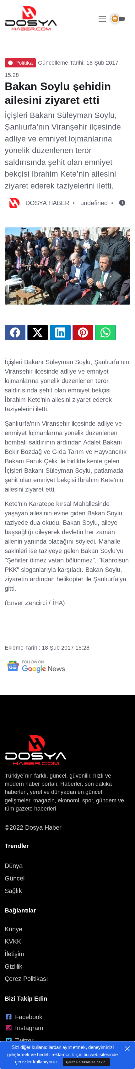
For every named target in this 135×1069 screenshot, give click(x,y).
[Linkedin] (60, 332)
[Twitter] (37, 332)
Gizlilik (13, 966)
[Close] (127, 1048)
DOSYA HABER (47, 202)
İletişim (14, 953)
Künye (13, 929)
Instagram (29, 1027)
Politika (24, 63)
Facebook (28, 1016)
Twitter (24, 1040)
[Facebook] (15, 332)
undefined (94, 202)
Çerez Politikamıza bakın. (86, 1062)
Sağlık (13, 890)
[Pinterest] (83, 332)
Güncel (14, 878)
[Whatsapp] (105, 332)
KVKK (13, 941)
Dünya (14, 865)
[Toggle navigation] (102, 19)
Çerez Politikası (26, 978)
